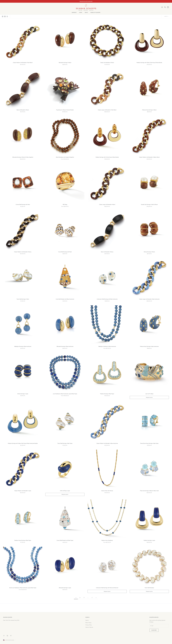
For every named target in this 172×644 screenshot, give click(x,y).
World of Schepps (95, 12)
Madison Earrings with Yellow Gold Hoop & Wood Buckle (149, 62)
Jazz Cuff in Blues (149, 393)
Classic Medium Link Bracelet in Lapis (22, 490)
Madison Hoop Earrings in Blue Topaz (22, 540)
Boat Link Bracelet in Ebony (107, 251)
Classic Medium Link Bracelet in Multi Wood (22, 62)
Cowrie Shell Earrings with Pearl (23, 204)
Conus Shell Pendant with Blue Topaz (65, 540)
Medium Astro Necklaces (107, 540)
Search (87, 620)
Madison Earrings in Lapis (149, 540)
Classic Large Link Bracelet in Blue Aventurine (149, 299)
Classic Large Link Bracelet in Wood (107, 204)
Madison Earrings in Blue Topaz (107, 393)
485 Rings (65, 204)
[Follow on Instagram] (7, 635)
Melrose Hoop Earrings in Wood (149, 110)
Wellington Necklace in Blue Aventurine (107, 346)
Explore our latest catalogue (86, 1)
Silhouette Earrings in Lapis (65, 587)
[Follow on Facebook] (4, 635)
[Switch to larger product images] (2, 16)
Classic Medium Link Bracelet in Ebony (22, 251)
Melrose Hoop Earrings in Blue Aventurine (149, 346)
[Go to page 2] (96, 597)
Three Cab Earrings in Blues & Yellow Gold (149, 490)
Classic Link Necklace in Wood (107, 62)
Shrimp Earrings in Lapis (22, 393)
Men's (86, 12)
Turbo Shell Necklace (149, 587)
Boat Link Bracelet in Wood (23, 110)
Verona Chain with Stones (107, 490)
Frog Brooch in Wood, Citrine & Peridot (65, 110)
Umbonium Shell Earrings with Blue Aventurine (107, 299)
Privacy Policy (88, 625)
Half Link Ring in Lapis (65, 490)
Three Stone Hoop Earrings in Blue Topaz (149, 443)
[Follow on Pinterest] (11, 635)
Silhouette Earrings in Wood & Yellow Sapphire (22, 157)
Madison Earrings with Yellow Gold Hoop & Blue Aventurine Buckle (23, 443)
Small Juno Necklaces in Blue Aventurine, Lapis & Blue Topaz (22, 587)
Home (80, 12)
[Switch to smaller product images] (5, 16)
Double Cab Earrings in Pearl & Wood (149, 204)
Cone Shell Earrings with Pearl (65, 251)
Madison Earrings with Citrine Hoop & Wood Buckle (107, 157)
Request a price (149, 397)
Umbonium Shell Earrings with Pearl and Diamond (107, 587)
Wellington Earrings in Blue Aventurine (22, 346)
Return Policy (88, 622)
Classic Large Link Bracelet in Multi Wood (107, 110)
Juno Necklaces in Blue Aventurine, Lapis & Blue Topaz (65, 393)
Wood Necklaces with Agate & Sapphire (65, 157)
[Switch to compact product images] (7, 16)
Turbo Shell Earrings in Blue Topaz (64, 443)
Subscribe (154, 630)
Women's (74, 12)
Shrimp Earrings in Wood (149, 251)
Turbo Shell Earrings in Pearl (23, 299)
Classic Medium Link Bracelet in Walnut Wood (149, 157)
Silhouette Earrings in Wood (65, 62)
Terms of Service (89, 627)
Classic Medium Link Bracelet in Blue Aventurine (107, 443)
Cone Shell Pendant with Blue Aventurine (65, 299)
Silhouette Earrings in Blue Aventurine (65, 346)
